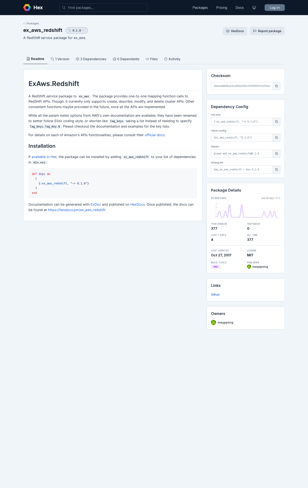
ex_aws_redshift (42, 30)
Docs (240, 7)
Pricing (221, 7)
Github (215, 294)
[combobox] (104, 7)
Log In (275, 7)
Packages (200, 7)
